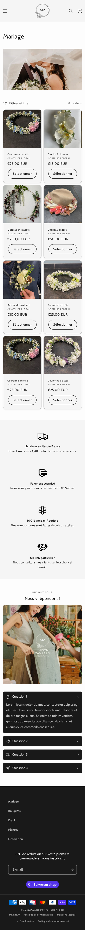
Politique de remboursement (53, 921)
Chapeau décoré (57, 229)
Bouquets (14, 811)
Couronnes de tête (18, 154)
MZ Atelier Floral (39, 909)
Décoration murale (18, 229)
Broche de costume (18, 305)
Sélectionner (22, 174)
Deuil (11, 820)
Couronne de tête (58, 305)
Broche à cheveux (58, 154)
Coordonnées (27, 921)
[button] (5, 11)
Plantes (13, 829)
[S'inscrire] (72, 870)
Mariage (13, 801)
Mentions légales (66, 914)
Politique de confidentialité (38, 914)
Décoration (15, 839)
